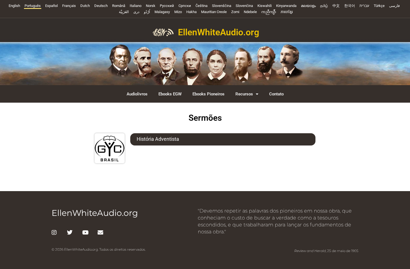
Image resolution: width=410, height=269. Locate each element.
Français (69, 6)
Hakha (191, 12)
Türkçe (379, 6)
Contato (276, 94)
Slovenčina (244, 6)
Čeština (202, 6)
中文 (336, 6)
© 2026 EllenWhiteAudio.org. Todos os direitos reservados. (99, 249)
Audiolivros (137, 94)
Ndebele (250, 12)
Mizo (178, 12)
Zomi (235, 12)
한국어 (349, 6)
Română (118, 6)
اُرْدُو (147, 12)
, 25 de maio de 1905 (326, 251)
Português (33, 6)
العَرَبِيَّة (124, 12)
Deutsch (101, 6)
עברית (364, 6)
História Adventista (158, 139)
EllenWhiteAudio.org (218, 32)
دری (136, 12)
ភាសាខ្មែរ (287, 12)
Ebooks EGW (170, 94)
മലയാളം (308, 6)
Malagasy (162, 12)
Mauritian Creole (214, 12)
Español (51, 6)
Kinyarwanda (286, 6)
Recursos (244, 94)
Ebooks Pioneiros (208, 94)
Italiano (135, 6)
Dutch (85, 6)
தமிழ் (324, 6)
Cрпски (185, 6)
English (14, 6)
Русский (167, 6)
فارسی (394, 6)
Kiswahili (264, 6)
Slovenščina (221, 6)
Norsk (150, 6)
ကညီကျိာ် (268, 12)
